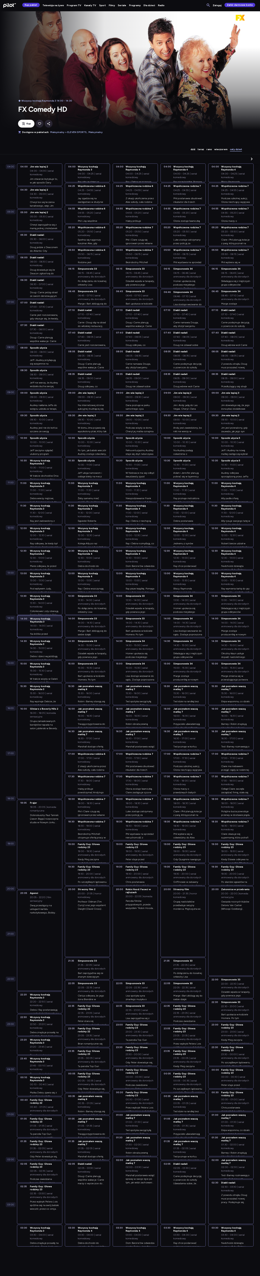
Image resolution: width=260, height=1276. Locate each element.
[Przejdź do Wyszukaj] (208, 5)
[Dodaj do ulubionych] (39, 124)
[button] (251, 158)
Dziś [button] (193, 149)
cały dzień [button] (236, 149)
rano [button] (209, 149)
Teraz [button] (201, 149)
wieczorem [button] (221, 149)
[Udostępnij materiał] (49, 124)
